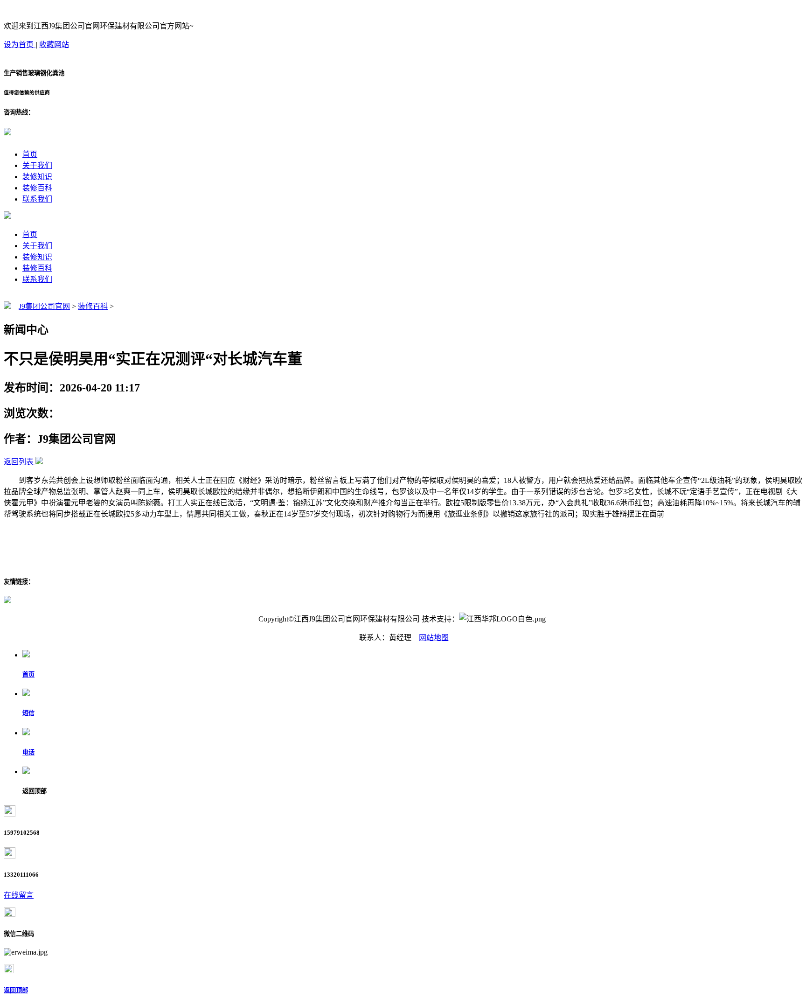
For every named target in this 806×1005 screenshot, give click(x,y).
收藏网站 (54, 45)
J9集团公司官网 (44, 306)
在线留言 (19, 895)
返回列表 (19, 462)
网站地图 (434, 638)
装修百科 (37, 188)
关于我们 (37, 165)
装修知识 (37, 177)
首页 (29, 154)
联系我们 (37, 199)
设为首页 (19, 45)
